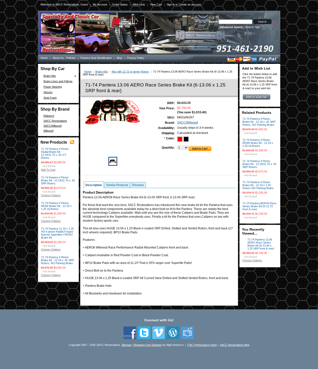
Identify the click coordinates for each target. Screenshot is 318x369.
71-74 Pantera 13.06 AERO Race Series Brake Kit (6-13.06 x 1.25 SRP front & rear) (260, 244)
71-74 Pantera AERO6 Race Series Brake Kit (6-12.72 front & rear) (259, 206)
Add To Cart (48, 169)
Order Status (120, 4)
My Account (100, 4)
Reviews (138, 185)
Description (93, 185)
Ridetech (48, 115)
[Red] (180, 138)
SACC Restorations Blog (234, 344)
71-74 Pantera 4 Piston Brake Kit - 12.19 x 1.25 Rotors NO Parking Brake (258, 185)
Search (213, 21)
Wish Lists (139, 4)
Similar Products (117, 185)
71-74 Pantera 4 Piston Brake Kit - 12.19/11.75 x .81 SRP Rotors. (58, 180)
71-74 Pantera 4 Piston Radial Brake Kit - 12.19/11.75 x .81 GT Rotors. (55, 153)
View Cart (156, 4)
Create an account (190, 4)
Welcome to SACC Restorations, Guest (64, 4)
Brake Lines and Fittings (58, 81)
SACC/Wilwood (52, 125)
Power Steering (52, 86)
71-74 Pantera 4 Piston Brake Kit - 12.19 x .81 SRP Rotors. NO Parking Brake (57, 260)
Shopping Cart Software (147, 344)
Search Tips (252, 27)
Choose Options (51, 195)
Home (87, 71)
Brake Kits (48, 76)
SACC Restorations (55, 120)
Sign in (171, 4)
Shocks (48, 92)
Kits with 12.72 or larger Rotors (130, 71)
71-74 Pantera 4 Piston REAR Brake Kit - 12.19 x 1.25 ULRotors (56, 206)
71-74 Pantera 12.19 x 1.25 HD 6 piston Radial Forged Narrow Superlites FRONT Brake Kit (57, 233)
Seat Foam (50, 97)
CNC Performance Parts (202, 344)
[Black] (186, 138)
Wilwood (48, 130)
